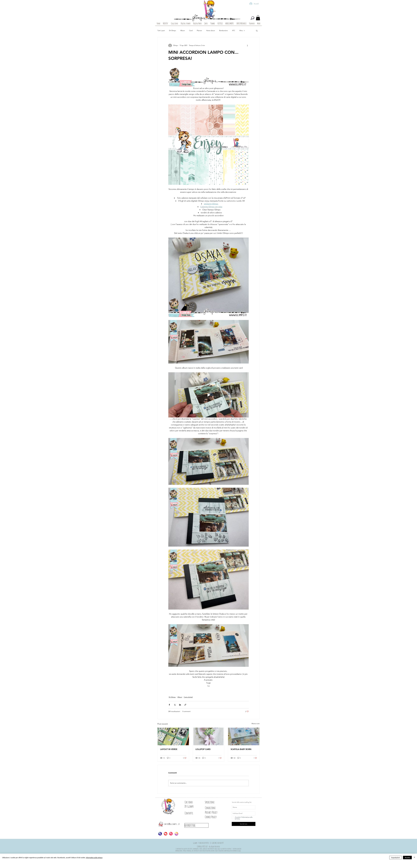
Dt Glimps (172, 30)
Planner (199, 30)
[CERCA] (252, 18)
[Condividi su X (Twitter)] (175, 705)
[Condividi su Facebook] (169, 705)
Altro (241, 30)
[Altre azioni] (247, 45)
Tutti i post (161, 30)
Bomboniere (223, 30)
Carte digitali (188, 697)
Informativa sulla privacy (94, 857)
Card (191, 30)
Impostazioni (395, 857)
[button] (258, 17)
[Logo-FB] (160, 834)
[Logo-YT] (165, 834)
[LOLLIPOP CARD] (208, 736)
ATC (233, 30)
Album (182, 30)
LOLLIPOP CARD (203, 749)
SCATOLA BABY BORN (241, 749)
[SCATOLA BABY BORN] (243, 736)
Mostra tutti (256, 724)
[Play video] (208, 394)
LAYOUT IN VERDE (168, 749)
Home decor (210, 30)
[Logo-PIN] (171, 834)
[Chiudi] (414, 857)
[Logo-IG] (176, 834)
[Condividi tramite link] (185, 705)
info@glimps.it (172, 824)
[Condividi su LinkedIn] (180, 705)
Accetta (407, 857)
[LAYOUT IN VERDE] (173, 736)
